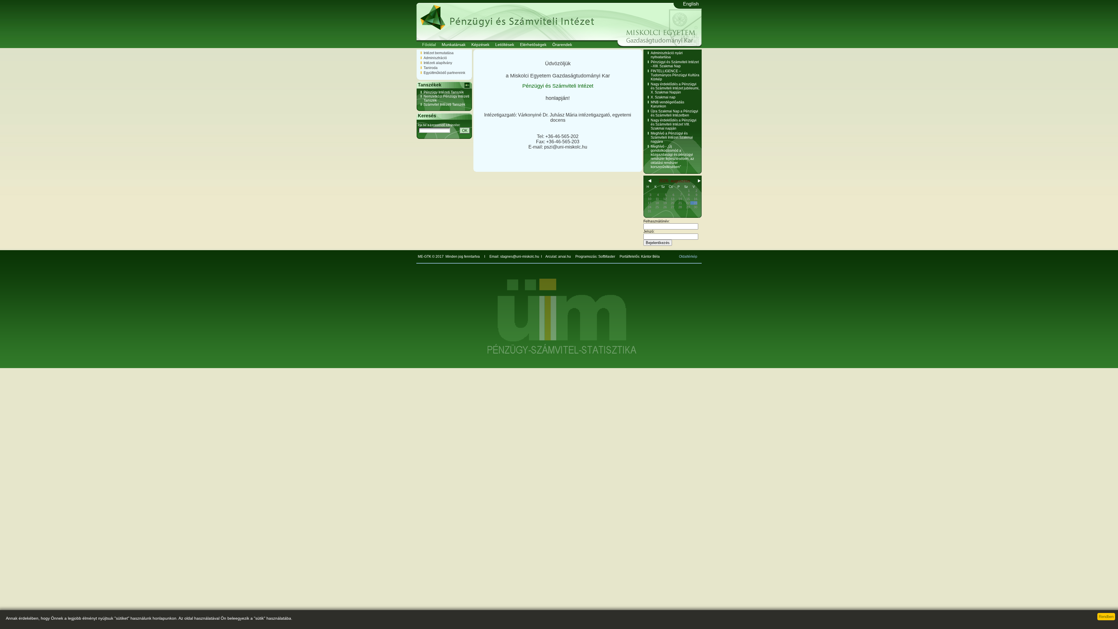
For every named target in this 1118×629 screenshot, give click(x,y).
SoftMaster (606, 257)
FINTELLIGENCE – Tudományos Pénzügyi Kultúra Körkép (675, 75)
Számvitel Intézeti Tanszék (444, 105)
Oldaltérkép (688, 257)
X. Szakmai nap (663, 97)
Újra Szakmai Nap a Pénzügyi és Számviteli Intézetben (674, 113)
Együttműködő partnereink (444, 73)
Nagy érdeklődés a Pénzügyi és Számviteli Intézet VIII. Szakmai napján (673, 124)
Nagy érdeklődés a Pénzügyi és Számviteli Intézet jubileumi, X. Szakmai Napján (675, 88)
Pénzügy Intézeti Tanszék (444, 92)
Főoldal (429, 44)
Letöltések (504, 44)
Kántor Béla (650, 257)
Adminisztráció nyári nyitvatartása (667, 55)
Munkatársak (454, 44)
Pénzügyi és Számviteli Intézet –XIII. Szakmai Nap (675, 64)
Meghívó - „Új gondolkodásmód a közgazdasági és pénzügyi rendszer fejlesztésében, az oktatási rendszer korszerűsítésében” (672, 156)
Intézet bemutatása (439, 53)
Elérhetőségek (533, 44)
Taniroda (431, 68)
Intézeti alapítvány (438, 63)
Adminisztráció (435, 58)
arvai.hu (565, 257)
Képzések (480, 44)
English (691, 3)
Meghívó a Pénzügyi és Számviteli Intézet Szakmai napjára (672, 137)
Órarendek (562, 44)
